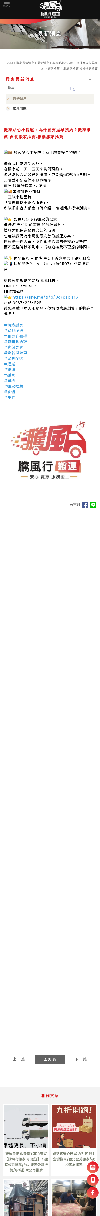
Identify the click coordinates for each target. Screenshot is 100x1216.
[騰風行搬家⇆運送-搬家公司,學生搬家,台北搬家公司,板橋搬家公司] (50, 9)
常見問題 (20, 108)
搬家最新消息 (25, 63)
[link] (45, 297)
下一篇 (81, 1059)
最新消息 (43, 63)
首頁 (10, 63)
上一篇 (19, 1059)
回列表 (50, 1059)
